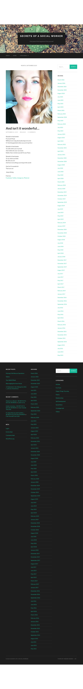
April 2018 (60, 253)
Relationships (59, 398)
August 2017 (61, 270)
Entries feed (9, 432)
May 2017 (60, 280)
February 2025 (62, 114)
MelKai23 (23, 132)
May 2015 (60, 355)
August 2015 (61, 345)
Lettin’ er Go (21, 402)
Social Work (59, 405)
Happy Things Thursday (62, 391)
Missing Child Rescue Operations (15, 373)
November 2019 (62, 195)
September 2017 (62, 267)
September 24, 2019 (12, 132)
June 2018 (60, 246)
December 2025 (62, 86)
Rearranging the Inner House (14, 383)
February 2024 (62, 124)
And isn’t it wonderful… (22, 128)
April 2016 (60, 318)
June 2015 (60, 352)
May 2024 (60, 120)
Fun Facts (58, 388)
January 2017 (61, 294)
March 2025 (61, 110)
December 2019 (62, 192)
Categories (23, 55)
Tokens (8, 376)
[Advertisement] (41, 12)
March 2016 (61, 321)
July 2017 (60, 273)
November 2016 (62, 301)
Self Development (61, 401)
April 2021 (60, 151)
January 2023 (61, 134)
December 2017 (62, 260)
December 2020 (62, 158)
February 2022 (62, 144)
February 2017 (62, 290)
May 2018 (60, 250)
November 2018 (62, 233)
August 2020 (61, 165)
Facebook (9, 178)
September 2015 (62, 341)
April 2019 (60, 219)
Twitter (14, 178)
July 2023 (60, 127)
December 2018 (62, 229)
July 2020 (60, 168)
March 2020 (61, 182)
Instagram (20, 178)
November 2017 (62, 263)
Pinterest (26, 178)
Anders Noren (68, 658)
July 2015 (60, 348)
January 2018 (61, 256)
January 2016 (61, 328)
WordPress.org (10, 438)
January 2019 (61, 226)
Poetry (58, 394)
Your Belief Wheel (11, 380)
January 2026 (61, 83)
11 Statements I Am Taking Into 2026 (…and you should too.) (16, 387)
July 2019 (60, 209)
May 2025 (60, 103)
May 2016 (60, 314)
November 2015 (62, 335)
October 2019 (61, 199)
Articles (58, 384)
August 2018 (61, 239)
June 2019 (60, 212)
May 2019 (60, 216)
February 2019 (62, 222)
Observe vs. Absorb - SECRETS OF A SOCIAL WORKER (16, 401)
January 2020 (61, 188)
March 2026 (61, 80)
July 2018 (60, 243)
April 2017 (60, 284)
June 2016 (60, 311)
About (8, 55)
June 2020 (60, 171)
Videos (58, 411)
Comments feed (10, 435)
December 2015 (62, 331)
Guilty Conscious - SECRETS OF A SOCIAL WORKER (15, 406)
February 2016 (62, 324)
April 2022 (60, 141)
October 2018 (61, 236)
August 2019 (61, 205)
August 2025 (61, 93)
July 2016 (60, 307)
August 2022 (61, 137)
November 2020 (62, 161)
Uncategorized (60, 408)
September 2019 (62, 202)
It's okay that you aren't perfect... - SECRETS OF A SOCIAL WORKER (15, 413)
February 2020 (62, 185)
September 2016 (62, 304)
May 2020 (60, 175)
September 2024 (62, 117)
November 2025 (62, 90)
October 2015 (61, 338)
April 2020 (60, 178)
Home (15, 55)
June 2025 (60, 100)
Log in (7, 428)
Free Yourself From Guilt (13, 416)
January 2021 (61, 154)
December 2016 (62, 297)
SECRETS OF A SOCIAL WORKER (41, 36)
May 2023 (60, 131)
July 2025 (60, 97)
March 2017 (61, 287)
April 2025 (60, 107)
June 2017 (60, 277)
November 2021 (62, 148)
